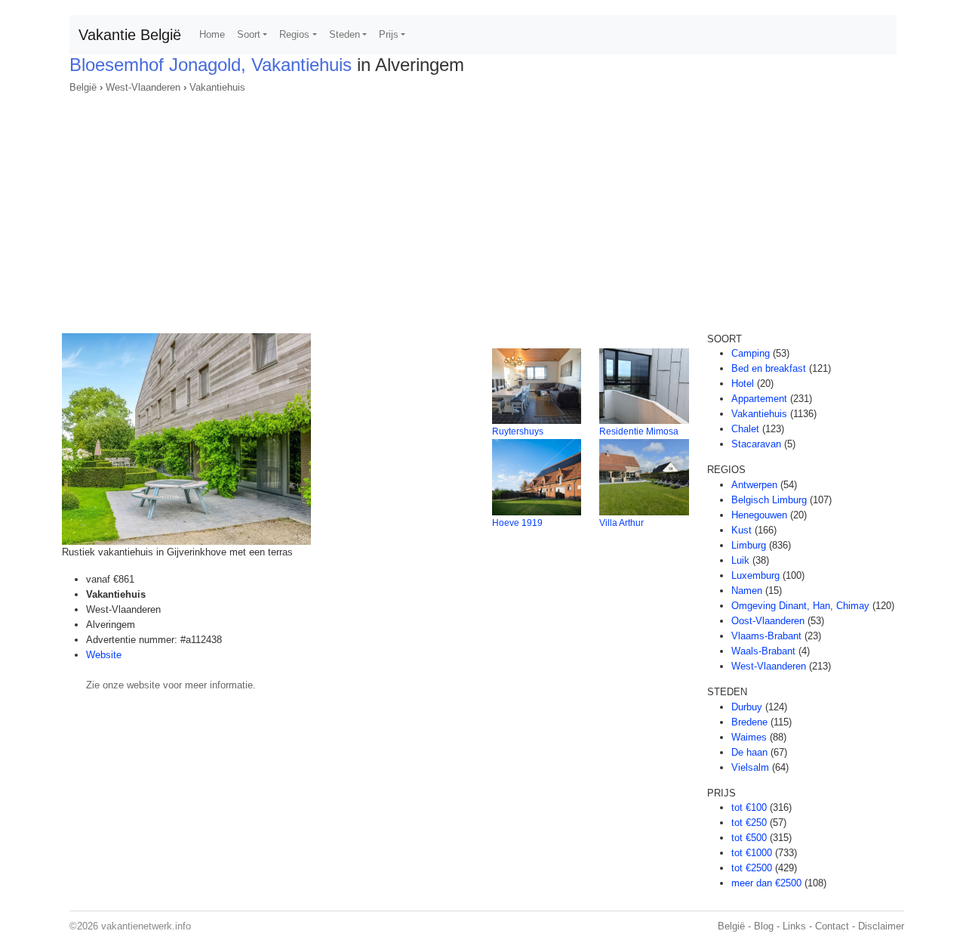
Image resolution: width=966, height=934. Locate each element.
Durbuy (746, 707)
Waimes (749, 737)
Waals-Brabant (763, 651)
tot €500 (749, 837)
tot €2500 (751, 868)
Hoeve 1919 (517, 523)
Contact (832, 926)
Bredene (749, 722)
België (83, 87)
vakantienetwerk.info (146, 926)
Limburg (748, 545)
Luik (740, 560)
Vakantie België (129, 34)
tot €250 (749, 822)
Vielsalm (750, 767)
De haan (749, 752)
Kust (741, 530)
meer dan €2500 (766, 883)
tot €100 (749, 807)
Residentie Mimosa (638, 431)
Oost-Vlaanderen (767, 620)
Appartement (759, 398)
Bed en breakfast (768, 368)
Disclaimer (881, 926)
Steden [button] (344, 34)
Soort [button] (248, 34)
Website (104, 654)
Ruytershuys (517, 431)
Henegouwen (759, 515)
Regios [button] (294, 34)
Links (794, 926)
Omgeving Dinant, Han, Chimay (800, 605)
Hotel (742, 383)
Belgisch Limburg (769, 500)
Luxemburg (755, 575)
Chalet (745, 429)
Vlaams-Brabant (766, 636)
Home (212, 34)
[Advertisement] (483, 208)
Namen (746, 590)
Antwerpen (754, 484)
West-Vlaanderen (143, 87)
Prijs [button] (388, 34)
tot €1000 (751, 852)
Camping (750, 353)
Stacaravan (756, 444)
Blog (764, 926)
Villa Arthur (621, 523)
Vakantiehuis (217, 87)
